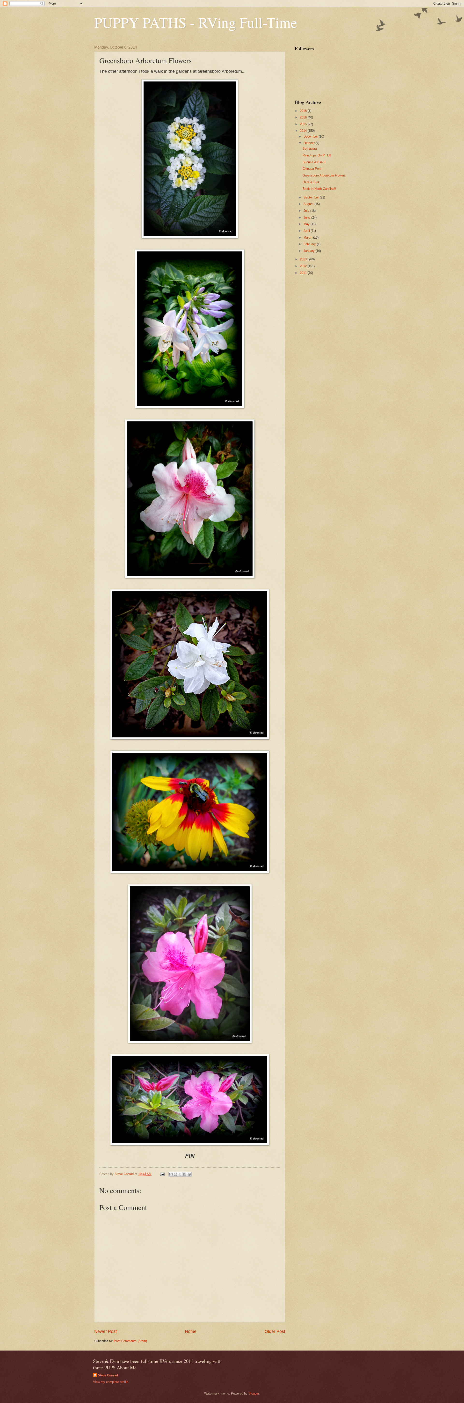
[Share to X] (180, 1174)
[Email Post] (162, 1174)
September (312, 197)
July (307, 211)
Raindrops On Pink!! (317, 155)
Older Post (275, 1331)
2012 (304, 266)
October (310, 143)
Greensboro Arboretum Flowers (324, 175)
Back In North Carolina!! (319, 189)
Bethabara (310, 148)
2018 (304, 111)
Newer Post (105, 1331)
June (307, 217)
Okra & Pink (311, 182)
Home (190, 1331)
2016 (304, 117)
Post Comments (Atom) (130, 1341)
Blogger (253, 1393)
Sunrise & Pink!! (314, 162)
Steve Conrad (108, 1375)
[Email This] (170, 1174)
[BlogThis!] (175, 1174)
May (307, 224)
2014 (304, 130)
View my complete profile (110, 1382)
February (310, 244)
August (309, 204)
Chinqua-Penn (312, 168)
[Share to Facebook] (184, 1174)
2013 (304, 259)
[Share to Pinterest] (189, 1174)
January (310, 251)
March (308, 237)
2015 (304, 124)
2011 (304, 273)
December (311, 136)
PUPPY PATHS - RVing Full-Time (195, 22)
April (307, 231)
